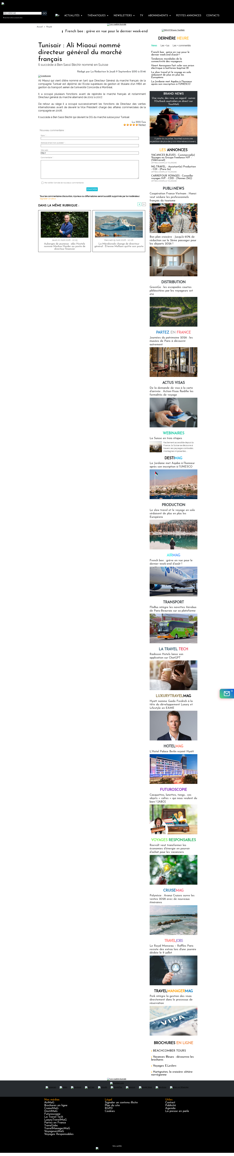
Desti (173, 458)
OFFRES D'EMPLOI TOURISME (164, 163)
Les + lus (165, 45)
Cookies (110, 1111)
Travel (173, 941)
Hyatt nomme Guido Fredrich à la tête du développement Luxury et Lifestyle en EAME (171, 705)
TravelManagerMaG (57, 1128)
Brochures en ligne (55, 1105)
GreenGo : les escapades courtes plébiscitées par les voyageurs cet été (171, 291)
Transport (173, 602)
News (154, 45)
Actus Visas (173, 383)
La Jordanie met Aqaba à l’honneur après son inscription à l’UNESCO (171, 82)
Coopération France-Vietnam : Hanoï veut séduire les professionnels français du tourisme (173, 197)
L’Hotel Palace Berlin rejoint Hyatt (172, 751)
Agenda (170, 1108)
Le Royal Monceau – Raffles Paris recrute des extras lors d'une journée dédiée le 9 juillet (173, 949)
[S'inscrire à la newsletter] (227, 693)
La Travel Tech (53, 1117)
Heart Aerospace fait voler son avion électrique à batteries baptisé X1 (172, 66)
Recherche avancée (13, 18)
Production (173, 505)
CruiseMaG (51, 1108)
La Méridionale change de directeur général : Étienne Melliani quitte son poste (118, 245)
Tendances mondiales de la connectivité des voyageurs (166, 60)
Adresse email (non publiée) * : (53, 143)
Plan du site (112, 1105)
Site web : (45, 150)
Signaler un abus (48, 198)
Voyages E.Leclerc (164, 1065)
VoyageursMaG (54, 1131)
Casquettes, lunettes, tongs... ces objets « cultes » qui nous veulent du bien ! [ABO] (173, 798)
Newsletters (124, 16)
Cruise (173, 890)
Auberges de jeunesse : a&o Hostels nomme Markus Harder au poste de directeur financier (64, 246)
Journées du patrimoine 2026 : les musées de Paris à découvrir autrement (171, 341)
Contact (170, 1102)
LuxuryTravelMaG (55, 1119)
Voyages (173, 840)
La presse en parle (177, 1111)
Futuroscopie (173, 790)
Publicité (170, 1105)
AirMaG (49, 1102)
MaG (173, 696)
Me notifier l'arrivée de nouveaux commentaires (64, 183)
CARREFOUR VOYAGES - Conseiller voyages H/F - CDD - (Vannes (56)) (172, 177)
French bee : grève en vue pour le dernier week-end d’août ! (83, 31)
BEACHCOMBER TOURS (169, 1050)
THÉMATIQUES (98, 16)
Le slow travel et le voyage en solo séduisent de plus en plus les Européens (171, 75)
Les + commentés (182, 45)
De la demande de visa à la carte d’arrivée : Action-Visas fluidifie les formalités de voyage (171, 391)
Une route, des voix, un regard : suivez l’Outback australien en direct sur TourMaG (173, 101)
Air (173, 555)
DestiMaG (50, 1111)
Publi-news (173, 189)
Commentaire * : (47, 158)
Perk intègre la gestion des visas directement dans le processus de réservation (171, 1000)
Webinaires (173, 433)
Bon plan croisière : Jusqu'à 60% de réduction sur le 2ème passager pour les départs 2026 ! (173, 240)
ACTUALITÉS (73, 16)
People (49, 27)
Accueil (40, 27)
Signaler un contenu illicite (121, 1102)
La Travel (173, 649)
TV (141, 16)
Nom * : (44, 135)
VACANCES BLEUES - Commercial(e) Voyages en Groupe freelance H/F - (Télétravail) (173, 157)
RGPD (109, 1108)
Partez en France (55, 1122)
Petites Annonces (188, 16)
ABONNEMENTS (159, 16)
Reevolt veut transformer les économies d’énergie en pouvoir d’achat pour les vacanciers (170, 849)
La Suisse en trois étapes (166, 438)
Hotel (173, 746)
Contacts (212, 16)
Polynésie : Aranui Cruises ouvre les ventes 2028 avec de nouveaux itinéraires (172, 899)
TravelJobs (51, 1125)
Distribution (173, 282)
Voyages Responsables (59, 1134)
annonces (174, 150)
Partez (173, 332)
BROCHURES (173, 1043)
